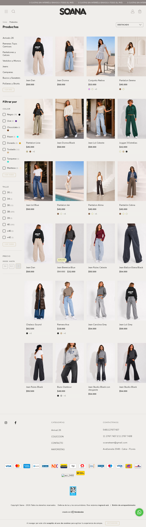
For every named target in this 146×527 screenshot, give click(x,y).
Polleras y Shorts (11, 83)
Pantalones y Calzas (9, 54)
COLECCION (57, 436)
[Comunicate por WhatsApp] (139, 512)
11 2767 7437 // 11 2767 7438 (117, 436)
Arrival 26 (56, 430)
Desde (5, 261)
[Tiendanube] (73, 512)
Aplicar (18, 266)
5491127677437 (111, 429)
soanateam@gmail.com (115, 442)
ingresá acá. (103, 505)
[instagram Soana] (6, 422)
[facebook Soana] (15, 422)
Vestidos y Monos (12, 60)
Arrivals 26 (8, 38)
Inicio (5, 22)
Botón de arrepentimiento (123, 505)
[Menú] (6, 12)
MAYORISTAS (57, 449)
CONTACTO (57, 443)
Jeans (5, 66)
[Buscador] (13, 12)
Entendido (112, 523)
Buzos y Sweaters (11, 78)
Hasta (11, 261)
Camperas (8, 72)
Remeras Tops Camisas (10, 45)
